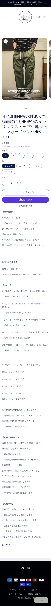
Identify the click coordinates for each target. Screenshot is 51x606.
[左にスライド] (20, 109)
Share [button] (7, 545)
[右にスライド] (31, 109)
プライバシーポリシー (16, 594)
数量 (3, 178)
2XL (39, 156)
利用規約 (30, 594)
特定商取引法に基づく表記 (27, 598)
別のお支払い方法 (25, 206)
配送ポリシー (39, 594)
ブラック (9, 166)
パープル (9, 172)
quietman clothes (22, 590)
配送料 (7, 146)
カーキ (22, 166)
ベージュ (35, 166)
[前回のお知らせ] (5, 3)
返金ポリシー (36, 590)
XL (30, 156)
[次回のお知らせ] (46, 3)
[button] (5, 17)
